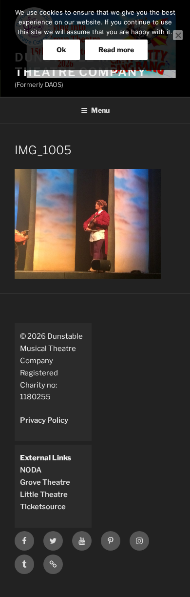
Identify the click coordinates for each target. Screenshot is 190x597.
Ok (61, 49)
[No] (178, 35)
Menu (100, 110)
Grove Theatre (45, 482)
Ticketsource (43, 506)
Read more (116, 49)
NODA (30, 470)
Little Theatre (44, 494)
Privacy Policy (44, 420)
